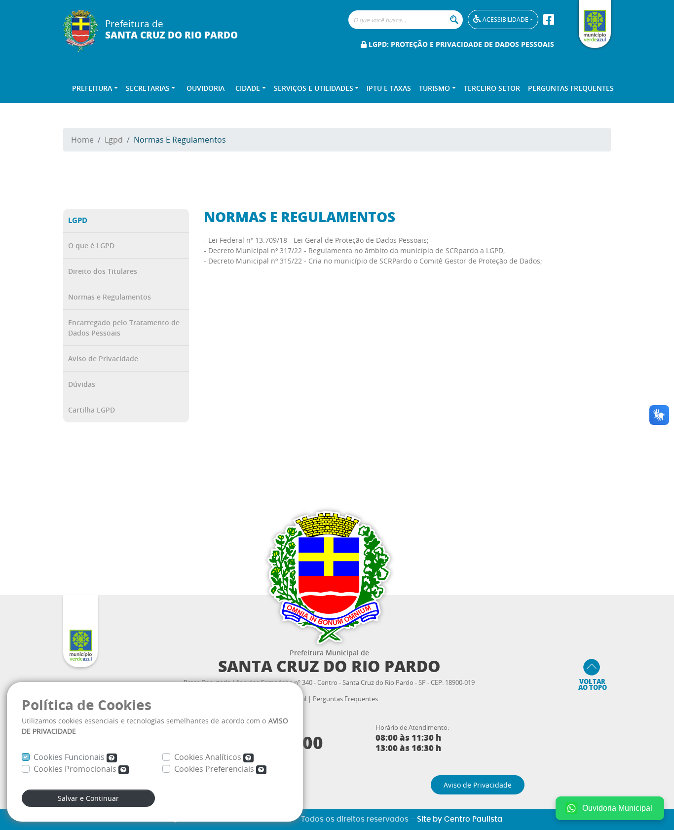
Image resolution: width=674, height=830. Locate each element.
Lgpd (114, 139)
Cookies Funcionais (70, 757)
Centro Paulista (473, 819)
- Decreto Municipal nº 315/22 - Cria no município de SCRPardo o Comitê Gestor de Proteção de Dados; (373, 260)
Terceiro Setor (492, 88)
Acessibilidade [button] (504, 19)
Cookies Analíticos (208, 757)
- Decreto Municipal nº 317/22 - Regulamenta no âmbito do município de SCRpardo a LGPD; (354, 250)
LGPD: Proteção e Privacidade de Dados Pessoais (460, 44)
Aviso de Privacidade (103, 358)
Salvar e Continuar (88, 798)
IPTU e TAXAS (389, 88)
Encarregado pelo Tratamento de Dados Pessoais (124, 328)
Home (82, 139)
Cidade (247, 88)
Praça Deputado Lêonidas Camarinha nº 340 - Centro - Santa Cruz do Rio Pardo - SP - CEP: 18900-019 (329, 682)
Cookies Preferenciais (215, 768)
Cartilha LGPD (91, 410)
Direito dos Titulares (102, 271)
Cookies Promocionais (76, 768)
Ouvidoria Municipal (617, 808)
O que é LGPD (91, 245)
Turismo (434, 88)
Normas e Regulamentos (109, 297)
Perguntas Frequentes (571, 88)
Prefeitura (92, 88)
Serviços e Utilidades (313, 88)
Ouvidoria (206, 88)
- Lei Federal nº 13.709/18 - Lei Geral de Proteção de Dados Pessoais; (316, 240)
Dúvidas (81, 384)
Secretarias (148, 88)
